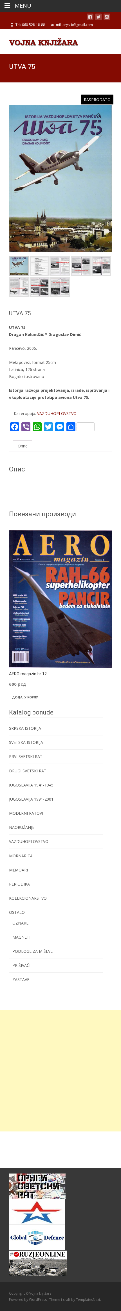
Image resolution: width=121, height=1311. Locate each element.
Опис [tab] (22, 446)
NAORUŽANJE (21, 827)
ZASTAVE (20, 979)
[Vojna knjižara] (39, 40)
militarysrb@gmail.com (74, 24)
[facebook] (90, 18)
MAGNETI (21, 937)
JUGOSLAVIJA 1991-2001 (31, 799)
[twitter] (98, 18)
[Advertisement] (60, 1070)
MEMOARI (18, 870)
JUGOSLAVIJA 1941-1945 (31, 785)
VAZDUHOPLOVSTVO (57, 413)
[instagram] (107, 18)
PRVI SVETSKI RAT (25, 756)
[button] (102, 113)
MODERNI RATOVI (26, 813)
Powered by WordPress (28, 1299)
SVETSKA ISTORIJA (26, 742)
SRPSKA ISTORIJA (25, 728)
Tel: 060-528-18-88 (30, 24)
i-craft (66, 1299)
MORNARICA (21, 855)
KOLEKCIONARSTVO (28, 898)
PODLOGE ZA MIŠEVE (32, 951)
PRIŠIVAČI (21, 965)
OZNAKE (20, 923)
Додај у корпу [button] (25, 697)
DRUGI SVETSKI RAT (27, 771)
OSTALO (17, 912)
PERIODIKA (19, 884)
